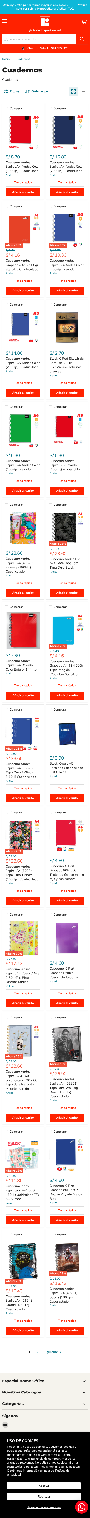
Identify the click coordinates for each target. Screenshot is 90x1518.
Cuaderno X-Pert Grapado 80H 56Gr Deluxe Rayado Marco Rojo (66, 1192)
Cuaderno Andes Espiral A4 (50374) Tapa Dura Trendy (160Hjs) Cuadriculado (22, 872)
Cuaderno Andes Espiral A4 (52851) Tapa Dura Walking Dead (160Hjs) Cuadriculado (64, 1087)
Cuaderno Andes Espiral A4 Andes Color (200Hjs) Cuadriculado (66, 166)
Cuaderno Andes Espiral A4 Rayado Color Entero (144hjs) (21, 665)
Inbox (9, 1203)
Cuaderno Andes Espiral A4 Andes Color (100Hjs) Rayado (23, 465)
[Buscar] (82, 39)
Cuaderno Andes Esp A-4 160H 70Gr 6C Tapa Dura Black (65, 563)
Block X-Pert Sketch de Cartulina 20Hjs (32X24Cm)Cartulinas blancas (67, 365)
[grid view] (73, 91)
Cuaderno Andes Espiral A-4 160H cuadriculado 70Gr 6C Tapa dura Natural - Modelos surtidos (21, 1080)
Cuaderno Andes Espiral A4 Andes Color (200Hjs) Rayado (66, 264)
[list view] (83, 91)
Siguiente (51, 1352)
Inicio (6, 59)
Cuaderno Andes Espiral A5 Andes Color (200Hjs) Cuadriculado (23, 362)
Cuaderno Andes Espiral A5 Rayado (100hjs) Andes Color (65, 465)
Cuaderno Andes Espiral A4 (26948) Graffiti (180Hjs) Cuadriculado (20, 1302)
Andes (9, 175)
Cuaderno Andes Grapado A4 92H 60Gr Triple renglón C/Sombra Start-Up (66, 667)
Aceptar (44, 1486)
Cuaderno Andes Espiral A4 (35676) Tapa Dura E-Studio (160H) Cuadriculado (21, 770)
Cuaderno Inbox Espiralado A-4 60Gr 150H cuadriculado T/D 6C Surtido (22, 1192)
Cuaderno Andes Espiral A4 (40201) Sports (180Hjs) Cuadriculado (64, 1295)
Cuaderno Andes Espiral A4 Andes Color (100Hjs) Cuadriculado (23, 166)
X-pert (53, 375)
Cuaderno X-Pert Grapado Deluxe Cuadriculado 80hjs (64, 972)
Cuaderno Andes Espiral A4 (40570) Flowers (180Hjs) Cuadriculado (20, 565)
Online (10, 986)
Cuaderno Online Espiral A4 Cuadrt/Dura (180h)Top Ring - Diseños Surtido (23, 975)
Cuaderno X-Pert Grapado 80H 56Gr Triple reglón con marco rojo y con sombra (67, 872)
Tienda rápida (23, 182)
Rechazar (44, 1496)
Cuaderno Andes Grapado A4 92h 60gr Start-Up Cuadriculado (22, 264)
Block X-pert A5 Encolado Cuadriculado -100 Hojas (66, 767)
